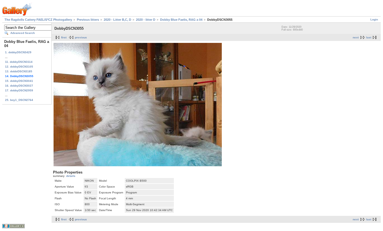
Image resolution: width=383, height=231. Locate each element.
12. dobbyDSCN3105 (19, 66)
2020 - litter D (145, 19)
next (356, 37)
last (368, 37)
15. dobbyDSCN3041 (19, 80)
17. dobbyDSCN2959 (19, 90)
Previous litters (88, 19)
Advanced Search (22, 32)
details (70, 175)
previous (81, 37)
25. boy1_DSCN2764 (19, 99)
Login (374, 19)
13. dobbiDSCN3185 (18, 71)
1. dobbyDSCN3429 (18, 52)
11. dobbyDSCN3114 (19, 61)
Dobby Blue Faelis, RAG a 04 (181, 19)
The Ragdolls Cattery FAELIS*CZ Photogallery (38, 19)
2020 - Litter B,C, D (117, 19)
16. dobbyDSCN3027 (19, 85)
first (63, 37)
